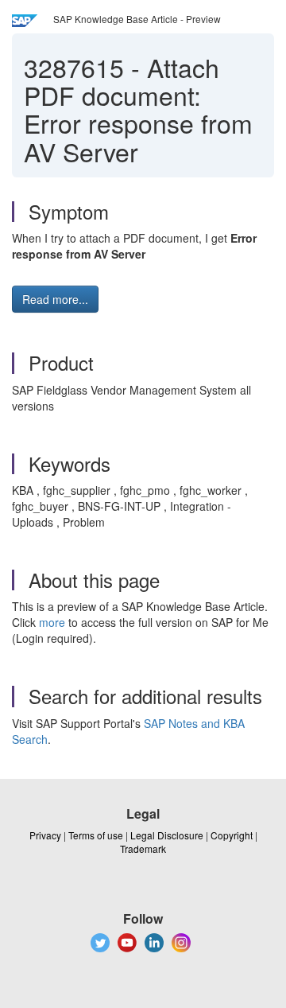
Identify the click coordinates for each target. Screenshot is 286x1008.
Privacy (45, 835)
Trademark (143, 848)
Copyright (232, 835)
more (52, 622)
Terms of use (95, 835)
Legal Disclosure (166, 835)
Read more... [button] (55, 299)
